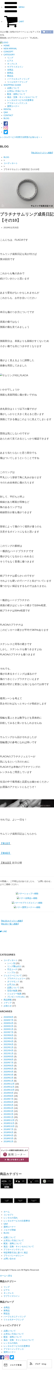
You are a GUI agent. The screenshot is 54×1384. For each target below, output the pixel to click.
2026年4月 (8, 1023)
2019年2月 (8, 1114)
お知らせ (8, 1006)
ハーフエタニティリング (15, 1316)
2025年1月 (8, 1029)
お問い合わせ (10, 1258)
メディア (8, 1003)
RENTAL (7, 109)
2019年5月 (8, 1105)
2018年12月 (9, 1120)
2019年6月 (8, 1102)
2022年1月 (8, 1047)
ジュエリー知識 (14, 993)
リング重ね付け (14, 966)
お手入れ (11, 984)
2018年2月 (8, 1141)
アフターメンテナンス (17, 103)
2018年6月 (8, 1132)
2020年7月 (8, 1062)
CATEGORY (9, 54)
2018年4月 (8, 1135)
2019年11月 (9, 1087)
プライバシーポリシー (14, 1255)
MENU (21, 7)
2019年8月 (8, 1096)
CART (21, 21)
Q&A (6, 112)
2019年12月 (9, 1084)
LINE (4, 931)
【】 (42, 153)
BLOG (6, 118)
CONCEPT (8, 51)
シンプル (11, 972)
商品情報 (8, 1000)
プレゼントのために (16, 997)
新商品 (7, 1310)
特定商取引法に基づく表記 (16, 1252)
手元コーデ (12, 969)
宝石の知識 (12, 990)
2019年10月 (9, 1090)
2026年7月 (8, 1020)
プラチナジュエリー (16, 978)
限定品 (7, 1313)
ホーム (7, 1211)
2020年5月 (8, 1068)
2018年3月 (8, 1138)
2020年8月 (8, 1059)
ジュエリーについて (13, 975)
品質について (13, 88)
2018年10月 (9, 1126)
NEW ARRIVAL (10, 48)
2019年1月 (8, 1117)
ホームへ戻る (6, 1275)
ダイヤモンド (13, 981)
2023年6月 (8, 1035)
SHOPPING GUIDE (12, 85)
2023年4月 (8, 1041)
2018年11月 (9, 1123)
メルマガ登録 (11, 1230)
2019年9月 (8, 1093)
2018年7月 (8, 1129)
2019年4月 (8, 1108)
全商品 (7, 1307)
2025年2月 (8, 1026)
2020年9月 (8, 1056)
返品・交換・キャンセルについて (22, 97)
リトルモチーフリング (14, 1319)
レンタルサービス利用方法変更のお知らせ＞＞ (21, 137)
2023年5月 (8, 1038)
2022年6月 (8, 1044)
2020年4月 (8, 1072)
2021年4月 (8, 1050)
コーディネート (11, 163)
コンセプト (9, 1215)
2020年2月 (8, 1078)
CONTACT (8, 115)
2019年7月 (8, 1099)
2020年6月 (8, 1065)
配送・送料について (16, 94)
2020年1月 (8, 1081)
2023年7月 (8, 1032)
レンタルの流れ (11, 1218)
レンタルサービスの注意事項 (20, 100)
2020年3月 (8, 1075)
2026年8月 (8, 1017)
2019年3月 (8, 1111)
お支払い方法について (17, 91)
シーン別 (11, 963)
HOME (7, 45)
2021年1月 (8, 1053)
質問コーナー (13, 106)
